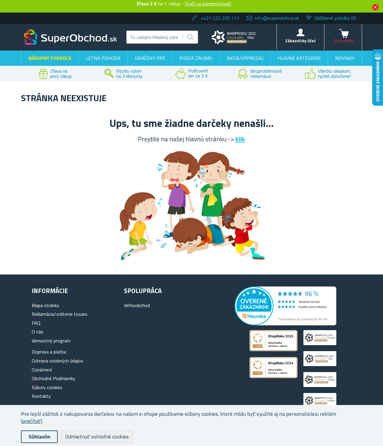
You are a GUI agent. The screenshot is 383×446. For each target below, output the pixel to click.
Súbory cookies (47, 387)
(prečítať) (31, 421)
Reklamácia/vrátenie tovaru (59, 314)
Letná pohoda (103, 58)
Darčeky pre (150, 58)
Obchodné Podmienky (53, 378)
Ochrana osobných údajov (57, 360)
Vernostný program (51, 340)
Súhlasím (39, 437)
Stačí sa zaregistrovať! (208, 3)
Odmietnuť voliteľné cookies (97, 437)
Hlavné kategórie (299, 58)
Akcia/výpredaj (245, 58)
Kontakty (41, 396)
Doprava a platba (49, 351)
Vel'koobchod (137, 305)
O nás (37, 331)
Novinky (345, 58)
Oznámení (42, 369)
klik (240, 139)
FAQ (36, 323)
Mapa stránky (45, 305)
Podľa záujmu (195, 58)
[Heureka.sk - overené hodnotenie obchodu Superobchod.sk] (285, 323)
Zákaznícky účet (300, 40)
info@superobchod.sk (277, 18)
